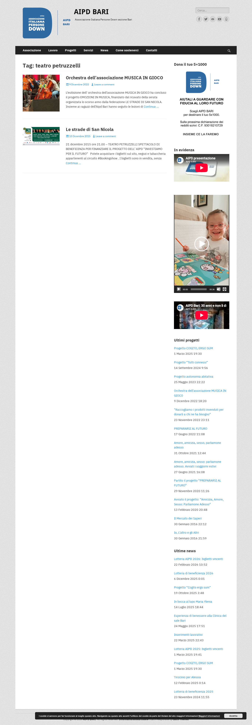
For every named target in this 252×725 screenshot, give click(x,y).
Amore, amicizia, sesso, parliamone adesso (197, 445)
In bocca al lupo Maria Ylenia (193, 601)
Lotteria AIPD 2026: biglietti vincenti (198, 559)
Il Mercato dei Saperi (188, 518)
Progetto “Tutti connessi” (191, 362)
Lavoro (53, 50)
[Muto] (218, 289)
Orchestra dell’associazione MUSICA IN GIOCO (114, 77)
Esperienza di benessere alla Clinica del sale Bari (200, 618)
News (104, 50)
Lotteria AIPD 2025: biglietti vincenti (198, 649)
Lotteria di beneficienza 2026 (193, 573)
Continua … (151, 106)
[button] (201, 244)
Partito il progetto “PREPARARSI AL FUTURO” (197, 482)
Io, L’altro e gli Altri (186, 532)
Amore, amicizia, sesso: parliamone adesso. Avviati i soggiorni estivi (197, 463)
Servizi (88, 50)
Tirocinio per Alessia (187, 677)
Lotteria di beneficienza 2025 (193, 691)
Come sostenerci (127, 50)
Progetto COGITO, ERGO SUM (193, 348)
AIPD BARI (91, 12)
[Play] (179, 289)
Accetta (233, 715)
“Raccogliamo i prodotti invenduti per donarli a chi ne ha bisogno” (199, 411)
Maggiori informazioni (209, 716)
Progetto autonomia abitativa (193, 376)
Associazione (32, 50)
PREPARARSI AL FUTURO (190, 428)
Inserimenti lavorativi (188, 634)
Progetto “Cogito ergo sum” (192, 587)
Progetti (70, 50)
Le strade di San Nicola (90, 129)
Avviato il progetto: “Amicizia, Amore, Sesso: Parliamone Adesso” (198, 501)
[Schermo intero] (224, 289)
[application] (201, 244)
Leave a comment (104, 84)
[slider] (199, 289)
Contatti (151, 50)
